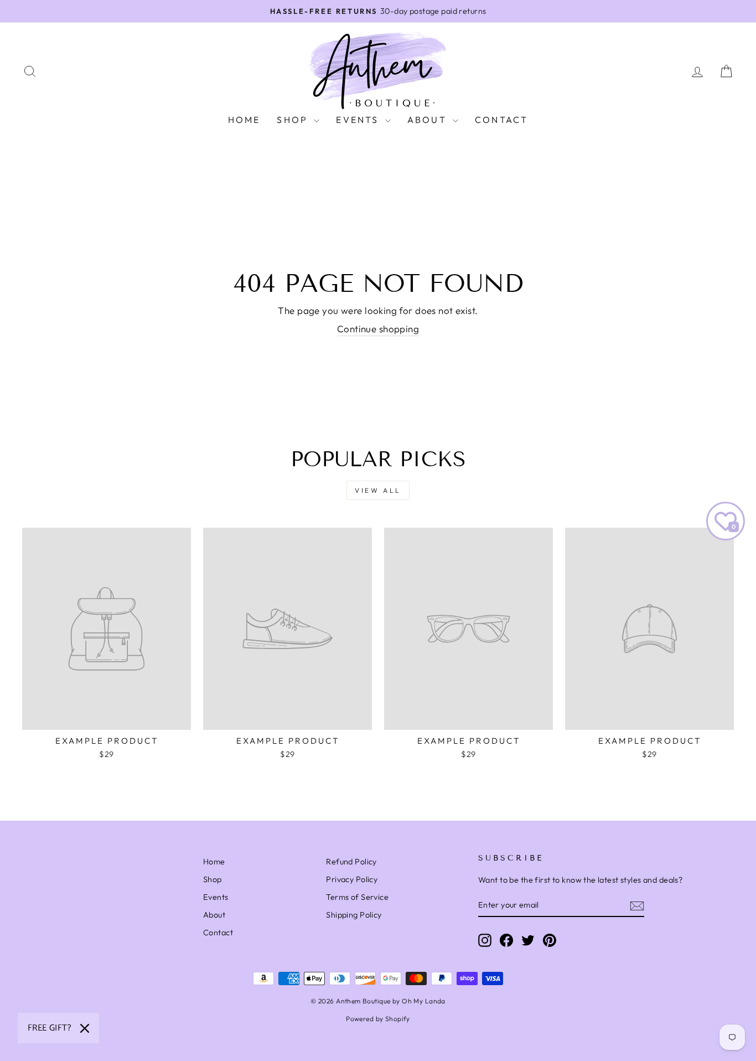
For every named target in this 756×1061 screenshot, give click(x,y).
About (428, 119)
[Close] (84, 1028)
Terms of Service (357, 897)
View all (378, 490)
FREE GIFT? (49, 1028)
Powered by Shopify (378, 1018)
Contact (501, 119)
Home (244, 119)
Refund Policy (351, 862)
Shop (294, 119)
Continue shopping (378, 328)
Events (359, 119)
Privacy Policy (351, 879)
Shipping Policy (353, 915)
